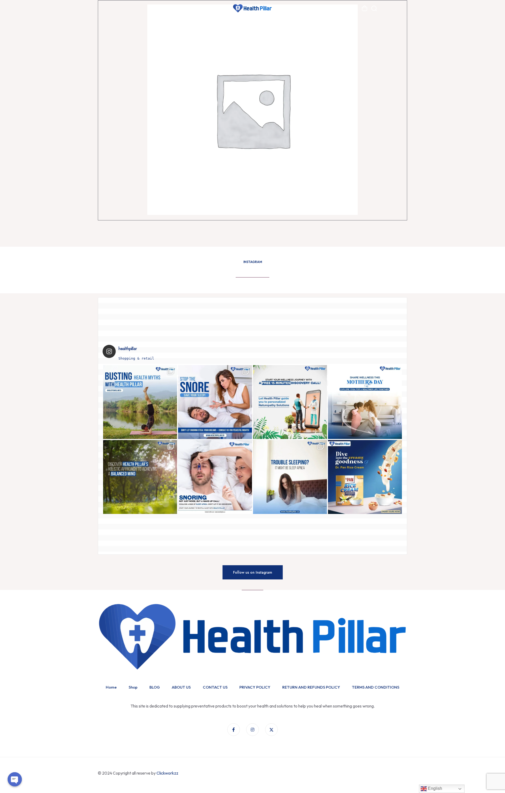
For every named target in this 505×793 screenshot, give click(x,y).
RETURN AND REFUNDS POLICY (311, 687)
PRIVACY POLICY (254, 687)
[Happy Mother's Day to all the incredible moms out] (365, 402)
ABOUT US (181, 687)
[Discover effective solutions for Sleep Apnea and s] (215, 402)
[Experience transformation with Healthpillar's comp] (290, 477)
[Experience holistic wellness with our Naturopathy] (290, 402)
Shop (133, 687)
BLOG (154, 687)
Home (111, 687)
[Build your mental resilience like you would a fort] (140, 477)
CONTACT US (215, 687)
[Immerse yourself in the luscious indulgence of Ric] (365, 477)
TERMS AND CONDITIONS (375, 687)
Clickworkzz (167, 773)
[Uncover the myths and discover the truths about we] (140, 402)
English (434, 788)
